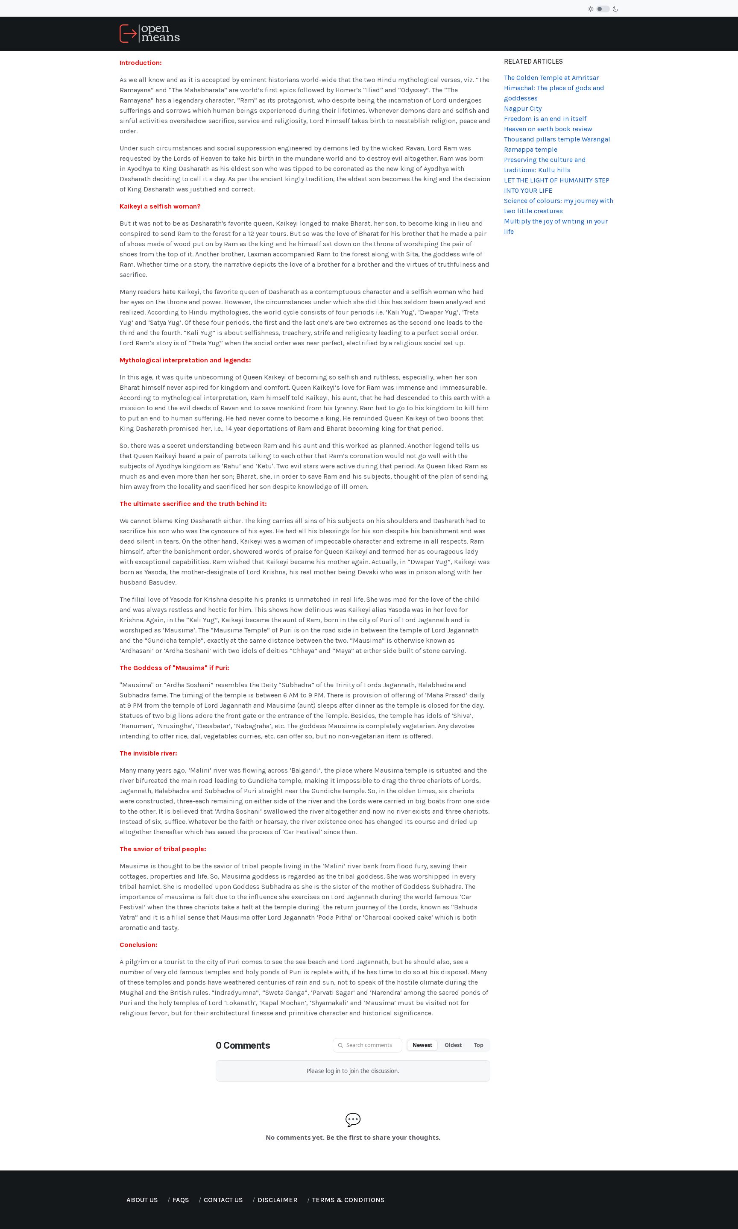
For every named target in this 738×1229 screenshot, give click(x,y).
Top (478, 1045)
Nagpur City (523, 108)
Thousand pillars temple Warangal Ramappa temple (557, 144)
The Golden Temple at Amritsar (551, 78)
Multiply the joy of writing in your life (556, 226)
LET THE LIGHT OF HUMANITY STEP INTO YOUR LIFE (556, 185)
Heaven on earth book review (548, 129)
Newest (422, 1045)
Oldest (453, 1045)
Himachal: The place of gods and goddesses (554, 93)
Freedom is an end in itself (545, 119)
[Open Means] (150, 33)
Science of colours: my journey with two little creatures (558, 206)
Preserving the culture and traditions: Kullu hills (545, 165)
